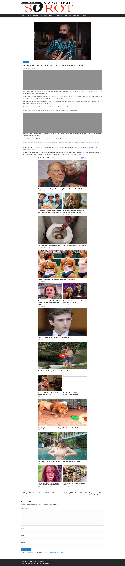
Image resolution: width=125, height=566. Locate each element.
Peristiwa (35, 15)
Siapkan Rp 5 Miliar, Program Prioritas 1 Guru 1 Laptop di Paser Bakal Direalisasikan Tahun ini (83, 494)
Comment (24, 508)
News (29, 15)
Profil (51, 15)
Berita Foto (76, 15)
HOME (24, 15)
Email (23, 535)
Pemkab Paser (58, 15)
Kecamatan (44, 15)
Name (23, 528)
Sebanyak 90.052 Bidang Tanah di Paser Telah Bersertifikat (39, 493)
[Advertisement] (62, 80)
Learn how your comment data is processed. (54, 552)
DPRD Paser (68, 15)
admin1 (33, 68)
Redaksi (84, 15)
